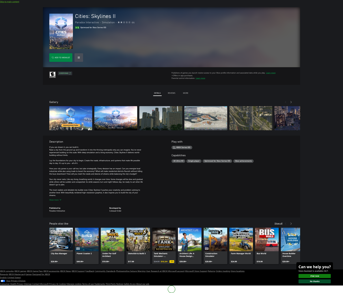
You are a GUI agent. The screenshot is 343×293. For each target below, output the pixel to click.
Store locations (238, 271)
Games (28, 274)
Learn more (270, 72)
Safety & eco (130, 283)
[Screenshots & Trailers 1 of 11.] (70, 118)
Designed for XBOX (41, 274)
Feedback (89, 271)
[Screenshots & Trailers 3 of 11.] (160, 118)
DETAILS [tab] (157, 93)
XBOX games (20, 271)
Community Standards (105, 271)
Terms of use (88, 283)
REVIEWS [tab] (171, 93)
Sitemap (28, 283)
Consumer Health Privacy (11, 283)
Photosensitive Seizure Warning (131, 271)
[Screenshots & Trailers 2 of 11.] (115, 118)
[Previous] (285, 102)
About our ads (142, 283)
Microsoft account (176, 271)
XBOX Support (78, 271)
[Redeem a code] (78, 57)
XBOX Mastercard (17, 274)
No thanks (315, 281)
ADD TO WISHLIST (62, 57)
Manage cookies (74, 283)
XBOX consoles (7, 271)
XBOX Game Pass (35, 271)
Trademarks (99, 283)
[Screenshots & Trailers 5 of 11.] (250, 118)
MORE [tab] (185, 93)
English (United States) (10, 277)
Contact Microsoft (40, 283)
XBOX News (65, 271)
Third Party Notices (114, 283)
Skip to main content (9, 1)
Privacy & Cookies (57, 283)
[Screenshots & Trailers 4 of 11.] (205, 118)
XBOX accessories (51, 271)
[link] (61, 246)
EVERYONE (63, 73)
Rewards (4, 274)
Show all (278, 223)
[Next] (291, 102)
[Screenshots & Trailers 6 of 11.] (295, 118)
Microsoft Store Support (196, 271)
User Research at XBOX (157, 271)
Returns (211, 271)
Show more (54, 200)
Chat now (314, 276)
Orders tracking (223, 271)
